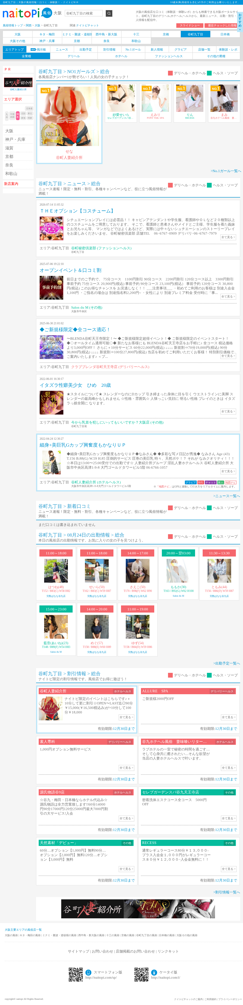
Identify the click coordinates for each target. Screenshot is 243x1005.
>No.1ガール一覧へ (226, 171)
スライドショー (190, 25)
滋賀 (9, 148)
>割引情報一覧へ (226, 892)
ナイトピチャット (87, 25)
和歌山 (11, 173)
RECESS (149, 843)
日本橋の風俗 (167, 935)
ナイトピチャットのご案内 (188, 999)
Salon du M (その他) (86, 307)
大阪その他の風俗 (187, 935)
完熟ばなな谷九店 (56, 596)
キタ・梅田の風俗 (30, 935)
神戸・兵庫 (15, 139)
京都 (9, 156)
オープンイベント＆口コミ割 (70, 270)
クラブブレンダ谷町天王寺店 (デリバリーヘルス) (110, 367)
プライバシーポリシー (230, 999)
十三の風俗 (113, 935)
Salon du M (178, 596)
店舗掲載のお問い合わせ (135, 951)
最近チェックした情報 (222, 25)
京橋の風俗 (128, 935)
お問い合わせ (102, 951)
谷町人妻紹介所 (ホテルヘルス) (96, 482)
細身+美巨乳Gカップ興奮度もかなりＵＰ (83, 445)
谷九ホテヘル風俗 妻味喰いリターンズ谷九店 (182, 742)
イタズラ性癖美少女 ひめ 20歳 (75, 385)
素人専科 (47, 742)
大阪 (9, 131)
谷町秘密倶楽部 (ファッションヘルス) (101, 248)
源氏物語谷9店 (52, 792)
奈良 (9, 165)
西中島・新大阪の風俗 (91, 935)
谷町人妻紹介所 (53, 691)
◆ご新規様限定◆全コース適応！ (75, 329)
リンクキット (168, 951)
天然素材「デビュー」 (59, 843)
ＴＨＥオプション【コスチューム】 (78, 210)
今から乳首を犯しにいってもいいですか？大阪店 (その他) (117, 422)
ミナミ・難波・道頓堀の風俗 (59, 935)
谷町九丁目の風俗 (147, 935)
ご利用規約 (210, 999)
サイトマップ (78, 951)
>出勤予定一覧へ (226, 663)
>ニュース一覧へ (226, 496)
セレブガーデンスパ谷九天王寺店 (170, 792)
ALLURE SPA (155, 691)
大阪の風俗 (12, 935)
